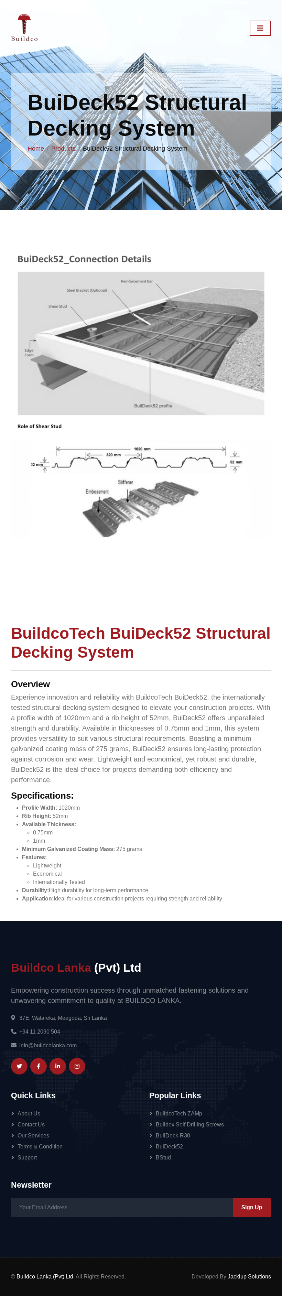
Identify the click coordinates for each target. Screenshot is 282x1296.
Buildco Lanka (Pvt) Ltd (45, 1276)
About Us (29, 1113)
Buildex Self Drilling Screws (190, 1124)
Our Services (33, 1135)
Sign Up (251, 1207)
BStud (163, 1157)
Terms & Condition (40, 1146)
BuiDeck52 (169, 1146)
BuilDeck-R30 (173, 1135)
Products (63, 148)
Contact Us (31, 1124)
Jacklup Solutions (249, 1276)
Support (27, 1157)
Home (36, 148)
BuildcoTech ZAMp (179, 1113)
